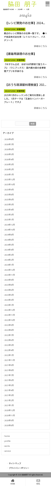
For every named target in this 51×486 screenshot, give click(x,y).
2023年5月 (9, 295)
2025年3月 (9, 214)
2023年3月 (9, 300)
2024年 (20, 9)
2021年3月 (9, 395)
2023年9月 (9, 280)
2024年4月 (9, 250)
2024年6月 (9, 240)
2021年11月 (9, 360)
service (7, 451)
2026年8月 (9, 139)
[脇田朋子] (22, 4)
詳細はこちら (40, 46)
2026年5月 (9, 154)
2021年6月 (9, 380)
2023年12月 (9, 270)
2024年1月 (9, 265)
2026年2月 (9, 169)
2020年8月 (9, 425)
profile (7, 441)
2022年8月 (9, 330)
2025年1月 (9, 219)
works (7, 446)
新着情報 (20, 29)
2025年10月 (9, 184)
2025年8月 (9, 194)
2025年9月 (9, 189)
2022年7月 (9, 335)
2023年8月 (9, 285)
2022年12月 (9, 310)
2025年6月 (9, 199)
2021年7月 (9, 375)
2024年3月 (9, 255)
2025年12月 (9, 179)
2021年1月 (9, 405)
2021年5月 (9, 385)
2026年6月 (9, 149)
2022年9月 (9, 325)
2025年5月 (9, 204)
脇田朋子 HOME (8, 9)
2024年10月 (9, 230)
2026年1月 (9, 174)
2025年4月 (9, 209)
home (7, 436)
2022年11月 (9, 315)
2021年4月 (9, 390)
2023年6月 (9, 290)
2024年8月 (9, 235)
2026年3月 (9, 164)
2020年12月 (9, 410)
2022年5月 (9, 345)
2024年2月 (9, 260)
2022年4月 (9, 350)
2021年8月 (9, 370)
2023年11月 (9, 275)
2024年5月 (9, 245)
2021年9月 (9, 365)
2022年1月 (9, 355)
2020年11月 (9, 415)
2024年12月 (9, 225)
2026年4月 (9, 159)
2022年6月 (9, 340)
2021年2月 (9, 400)
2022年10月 (9, 320)
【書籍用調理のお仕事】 (20, 54)
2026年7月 (9, 144)
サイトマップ (15, 463)
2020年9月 (9, 420)
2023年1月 (9, 305)
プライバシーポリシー (19, 468)
